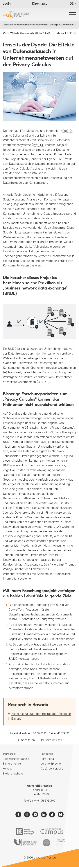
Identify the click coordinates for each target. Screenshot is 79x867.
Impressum (9, 753)
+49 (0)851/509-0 (44, 800)
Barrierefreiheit (12, 763)
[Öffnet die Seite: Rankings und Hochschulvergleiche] (25, 831)
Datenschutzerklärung (16, 758)
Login (7, 4)
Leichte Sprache (51, 763)
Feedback (47, 753)
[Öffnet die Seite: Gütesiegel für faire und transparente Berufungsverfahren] (46, 842)
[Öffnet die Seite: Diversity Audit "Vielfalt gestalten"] (60, 842)
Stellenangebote (13, 773)
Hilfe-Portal (47, 758)
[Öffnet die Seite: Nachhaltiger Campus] (51, 831)
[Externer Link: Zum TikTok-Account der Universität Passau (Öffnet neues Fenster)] (52, 814)
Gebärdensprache (52, 768)
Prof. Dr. (67, 130)
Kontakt (7, 768)
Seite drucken (53, 740)
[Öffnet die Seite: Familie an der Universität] (25, 842)
